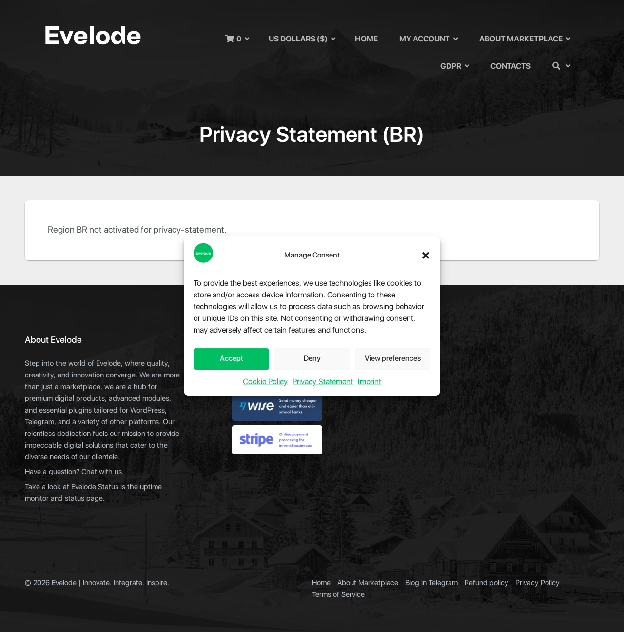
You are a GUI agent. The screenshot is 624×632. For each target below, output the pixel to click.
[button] (425, 255)
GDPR (450, 66)
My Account (424, 39)
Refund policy (486, 583)
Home (366, 39)
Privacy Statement (322, 382)
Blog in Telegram (431, 583)
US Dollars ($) (298, 39)
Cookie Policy (265, 382)
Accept (231, 358)
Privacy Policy (537, 583)
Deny (312, 358)
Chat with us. (102, 471)
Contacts (510, 66)
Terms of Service (338, 594)
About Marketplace (521, 39)
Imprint (369, 382)
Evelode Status (94, 487)
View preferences (393, 358)
